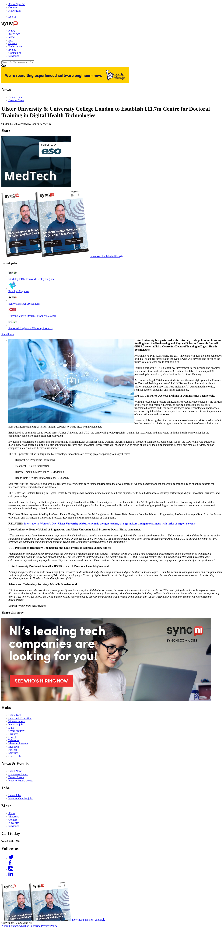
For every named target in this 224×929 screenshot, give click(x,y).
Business (13, 733)
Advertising (14, 10)
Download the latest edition (105, 256)
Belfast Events (16, 777)
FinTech (13, 749)
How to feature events (20, 780)
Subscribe (13, 55)
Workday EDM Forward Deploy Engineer (31, 279)
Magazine (13, 816)
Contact (12, 7)
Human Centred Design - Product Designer (32, 315)
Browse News (16, 100)
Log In (12, 16)
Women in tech (16, 721)
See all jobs (7, 334)
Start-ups (13, 752)
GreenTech (14, 756)
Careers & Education (19, 718)
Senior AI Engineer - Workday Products (30, 328)
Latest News (15, 771)
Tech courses (15, 46)
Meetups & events (18, 743)
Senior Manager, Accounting (24, 303)
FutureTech (14, 714)
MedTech (13, 746)
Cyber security (16, 730)
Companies (14, 52)
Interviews (14, 33)
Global (12, 737)
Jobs (10, 40)
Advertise (13, 822)
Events (12, 49)
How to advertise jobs (20, 798)
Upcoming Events (18, 774)
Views (11, 36)
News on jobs (16, 724)
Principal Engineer (18, 291)
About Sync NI (16, 4)
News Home (15, 97)
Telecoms (13, 740)
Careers (12, 43)
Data (11, 727)
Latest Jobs (14, 795)
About (11, 813)
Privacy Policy (49, 925)
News (11, 30)
